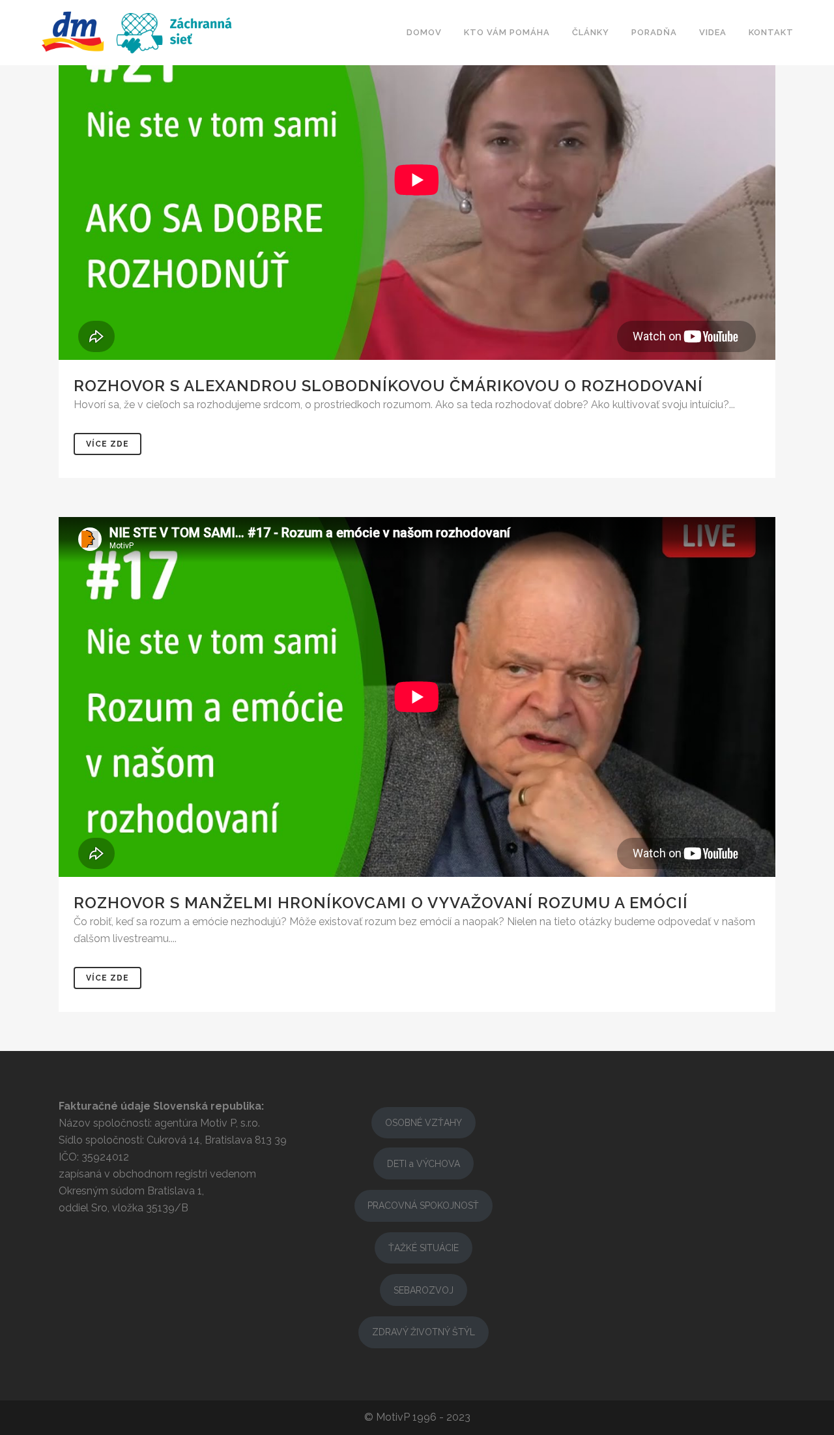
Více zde (107, 444)
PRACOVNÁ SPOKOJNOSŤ (423, 1205)
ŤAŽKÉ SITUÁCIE (423, 1248)
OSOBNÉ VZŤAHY (423, 1122)
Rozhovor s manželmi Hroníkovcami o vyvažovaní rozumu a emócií (381, 902)
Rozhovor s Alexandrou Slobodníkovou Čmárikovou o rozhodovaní (388, 385)
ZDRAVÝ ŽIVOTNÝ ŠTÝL (423, 1332)
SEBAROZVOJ (423, 1290)
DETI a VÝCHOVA (423, 1164)
